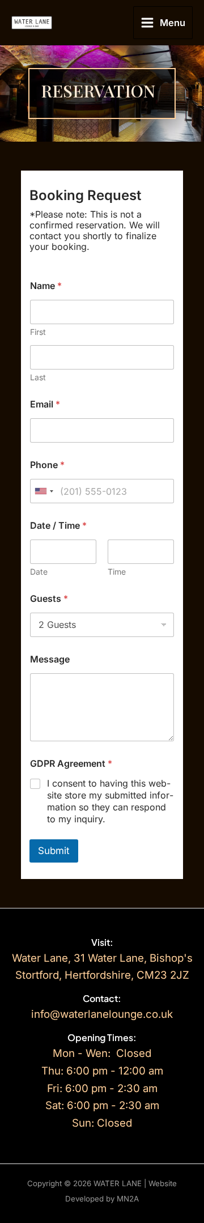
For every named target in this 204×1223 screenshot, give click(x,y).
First (38, 332)
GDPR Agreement (71, 763)
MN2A (128, 1198)
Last (38, 377)
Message (50, 659)
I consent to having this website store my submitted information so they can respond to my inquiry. (110, 801)
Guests (49, 598)
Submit (54, 850)
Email (45, 404)
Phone (47, 465)
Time (117, 571)
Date (39, 571)
